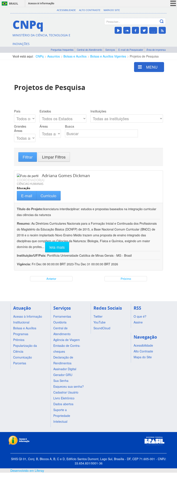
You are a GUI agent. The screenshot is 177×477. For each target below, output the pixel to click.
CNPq (40, 56)
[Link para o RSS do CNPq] (162, 30)
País (17, 111)
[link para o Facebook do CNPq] (135, 30)
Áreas (44, 126)
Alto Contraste (89, 10)
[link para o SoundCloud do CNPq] (126, 30)
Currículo (48, 195)
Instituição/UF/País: (32, 255)
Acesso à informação (41, 3)
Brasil (13, 3)
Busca (69, 126)
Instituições (98, 111)
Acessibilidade (66, 10)
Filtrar (28, 157)
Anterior (51, 279)
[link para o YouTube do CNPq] (118, 30)
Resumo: (23, 223)
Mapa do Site (112, 10)
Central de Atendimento (89, 49)
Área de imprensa (156, 49)
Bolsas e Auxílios (75, 56)
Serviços (110, 49)
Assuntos (53, 56)
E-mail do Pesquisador (130, 49)
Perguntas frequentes (62, 49)
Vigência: (24, 264)
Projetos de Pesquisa (144, 56)
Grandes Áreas (20, 128)
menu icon (173, 3)
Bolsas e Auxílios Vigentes (108, 56)
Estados (45, 111)
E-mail (26, 195)
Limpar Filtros (54, 157)
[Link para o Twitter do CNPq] (144, 30)
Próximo (126, 279)
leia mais (57, 247)
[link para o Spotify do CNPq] (153, 30)
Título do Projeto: (30, 208)
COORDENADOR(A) (30, 180)
